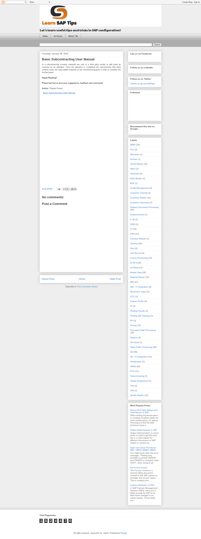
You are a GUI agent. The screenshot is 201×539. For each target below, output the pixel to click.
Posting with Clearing (140, 316)
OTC (132, 296)
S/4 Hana (134, 342)
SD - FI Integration (138, 357)
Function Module (138, 238)
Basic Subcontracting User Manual (59, 93)
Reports (134, 337)
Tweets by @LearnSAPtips (142, 83)
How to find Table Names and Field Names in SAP (144, 411)
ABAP (133, 144)
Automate (134, 173)
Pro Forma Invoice (138, 467)
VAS (132, 390)
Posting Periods (137, 311)
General (134, 243)
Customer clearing (138, 193)
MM (132, 282)
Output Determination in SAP (143, 430)
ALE (132, 149)
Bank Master (136, 178)
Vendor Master (137, 395)
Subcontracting (137, 376)
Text (132, 385)
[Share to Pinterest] (75, 189)
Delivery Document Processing (144, 207)
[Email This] (64, 189)
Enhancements (137, 214)
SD (131, 352)
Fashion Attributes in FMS (142, 485)
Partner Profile (137, 301)
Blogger (124, 533)
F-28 (132, 219)
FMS (132, 234)
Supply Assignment (139, 381)
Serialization (136, 361)
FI (131, 229)
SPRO (133, 366)
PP (131, 320)
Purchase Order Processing (143, 330)
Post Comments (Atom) (87, 287)
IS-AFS (133, 263)
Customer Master (138, 198)
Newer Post (48, 279)
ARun (132, 169)
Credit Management (139, 188)
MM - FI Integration (139, 287)
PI (131, 306)
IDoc (132, 248)
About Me (73, 36)
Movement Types (138, 292)
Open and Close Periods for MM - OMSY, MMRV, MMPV (143, 448)
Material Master (137, 277)
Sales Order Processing (141, 347)
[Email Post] (59, 189)
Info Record (135, 253)
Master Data (136, 272)
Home (45, 36)
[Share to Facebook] (72, 189)
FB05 (132, 224)
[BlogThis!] (66, 189)
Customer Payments (139, 202)
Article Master (136, 164)
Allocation (134, 154)
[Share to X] (69, 189)
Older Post (115, 279)
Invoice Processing (139, 258)
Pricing (133, 325)
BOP (132, 183)
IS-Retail (134, 267)
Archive (58, 36)
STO (132, 371)
